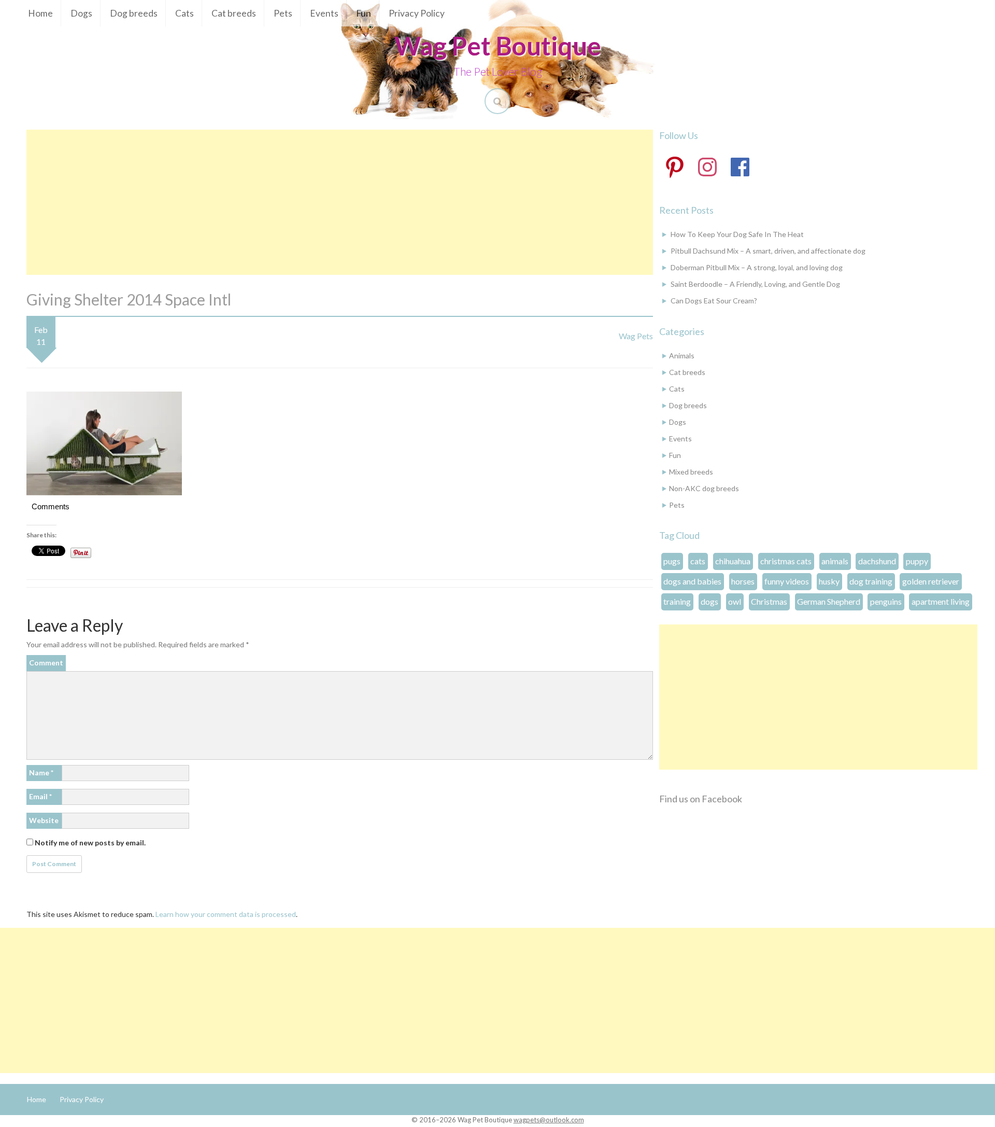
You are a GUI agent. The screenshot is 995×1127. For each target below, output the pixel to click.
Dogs (81, 13)
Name (41, 772)
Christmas (769, 601)
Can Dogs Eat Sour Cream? (714, 300)
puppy (917, 561)
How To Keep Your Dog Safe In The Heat (737, 234)
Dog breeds (134, 13)
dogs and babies (692, 581)
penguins (886, 601)
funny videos (786, 581)
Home (40, 13)
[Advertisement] (339, 202)
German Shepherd (828, 601)
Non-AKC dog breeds (704, 488)
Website (44, 820)
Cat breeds (233, 13)
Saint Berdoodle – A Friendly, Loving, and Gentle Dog (755, 284)
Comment (46, 662)
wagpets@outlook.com (549, 1120)
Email (40, 796)
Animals (681, 355)
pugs (671, 561)
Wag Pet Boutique (497, 46)
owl (734, 601)
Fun (363, 13)
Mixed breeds (691, 471)
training (677, 601)
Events (324, 13)
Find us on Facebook (700, 798)
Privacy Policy (417, 13)
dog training (870, 581)
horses (743, 581)
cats (697, 561)
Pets (283, 13)
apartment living (941, 601)
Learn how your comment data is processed (225, 914)
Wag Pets (636, 336)
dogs (709, 601)
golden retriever (930, 581)
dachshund (877, 561)
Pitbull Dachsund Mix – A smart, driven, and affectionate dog (768, 250)
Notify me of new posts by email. (90, 842)
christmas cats (786, 561)
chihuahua (732, 561)
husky (829, 581)
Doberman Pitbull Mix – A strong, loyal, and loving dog (757, 267)
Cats (184, 13)
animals (834, 561)
